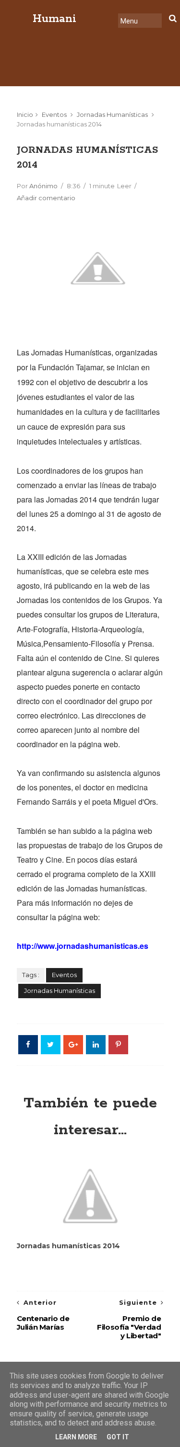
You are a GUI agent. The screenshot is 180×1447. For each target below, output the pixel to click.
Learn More (76, 1437)
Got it (118, 1437)
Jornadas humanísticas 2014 (68, 1246)
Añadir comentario (46, 198)
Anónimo (43, 186)
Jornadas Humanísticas (112, 114)
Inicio (25, 114)
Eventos (54, 114)
